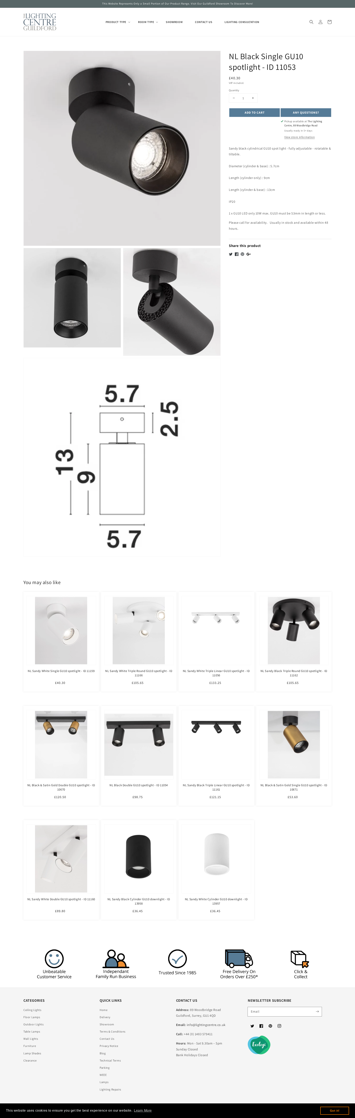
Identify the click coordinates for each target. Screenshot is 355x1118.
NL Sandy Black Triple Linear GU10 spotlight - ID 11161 (216, 787)
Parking (104, 1068)
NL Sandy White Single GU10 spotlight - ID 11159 (61, 671)
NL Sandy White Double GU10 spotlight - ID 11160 (61, 899)
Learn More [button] (143, 1110)
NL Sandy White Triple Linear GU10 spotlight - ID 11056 (216, 673)
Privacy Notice (109, 1046)
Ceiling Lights (32, 1010)
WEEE (103, 1075)
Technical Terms (110, 1060)
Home (103, 1010)
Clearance (30, 1060)
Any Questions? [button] (306, 112)
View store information (299, 137)
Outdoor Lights (33, 1024)
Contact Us (107, 1039)
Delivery (105, 1017)
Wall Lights (30, 1039)
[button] (311, 22)
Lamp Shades (32, 1053)
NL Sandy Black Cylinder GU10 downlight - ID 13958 (138, 901)
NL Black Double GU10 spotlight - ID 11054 (138, 785)
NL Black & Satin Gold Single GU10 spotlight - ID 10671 (293, 787)
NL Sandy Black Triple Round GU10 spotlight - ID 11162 (293, 673)
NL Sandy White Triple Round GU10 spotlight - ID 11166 (138, 673)
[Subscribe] (317, 1011)
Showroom (107, 1024)
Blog (103, 1053)
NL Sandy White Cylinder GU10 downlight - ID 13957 (216, 901)
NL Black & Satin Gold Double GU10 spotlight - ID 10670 (61, 787)
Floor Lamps (31, 1017)
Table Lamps (31, 1031)
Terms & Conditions (113, 1031)
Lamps (104, 1082)
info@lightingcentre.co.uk (206, 1025)
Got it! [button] (335, 1110)
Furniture (29, 1046)
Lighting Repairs (110, 1089)
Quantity (234, 90)
